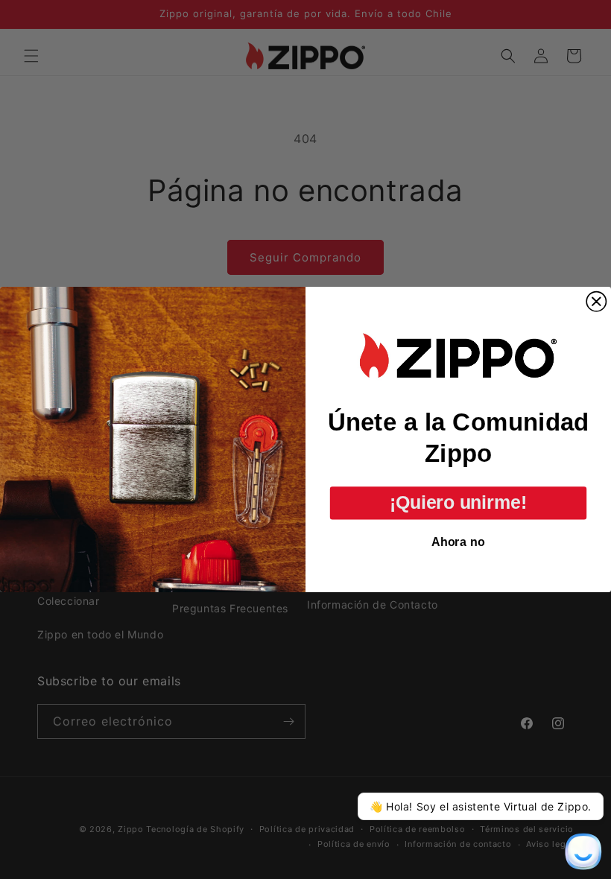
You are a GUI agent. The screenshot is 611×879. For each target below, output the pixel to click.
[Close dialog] (596, 301)
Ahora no (457, 541)
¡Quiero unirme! (458, 502)
